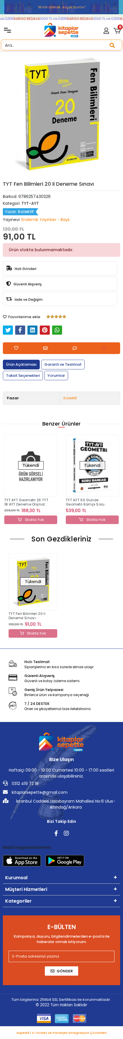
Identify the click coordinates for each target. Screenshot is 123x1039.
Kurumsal (16, 877)
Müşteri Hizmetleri (26, 889)
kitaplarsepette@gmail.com (39, 792)
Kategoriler (18, 901)
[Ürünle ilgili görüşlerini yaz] (76, 348)
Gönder (65, 971)
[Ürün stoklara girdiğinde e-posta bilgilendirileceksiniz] (105, 348)
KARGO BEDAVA (24, 18)
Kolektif (70, 398)
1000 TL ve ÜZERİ (50, 18)
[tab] (21, 364)
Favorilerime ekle (23, 317)
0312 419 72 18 (25, 783)
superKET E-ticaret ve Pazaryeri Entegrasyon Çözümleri (62, 1032)
